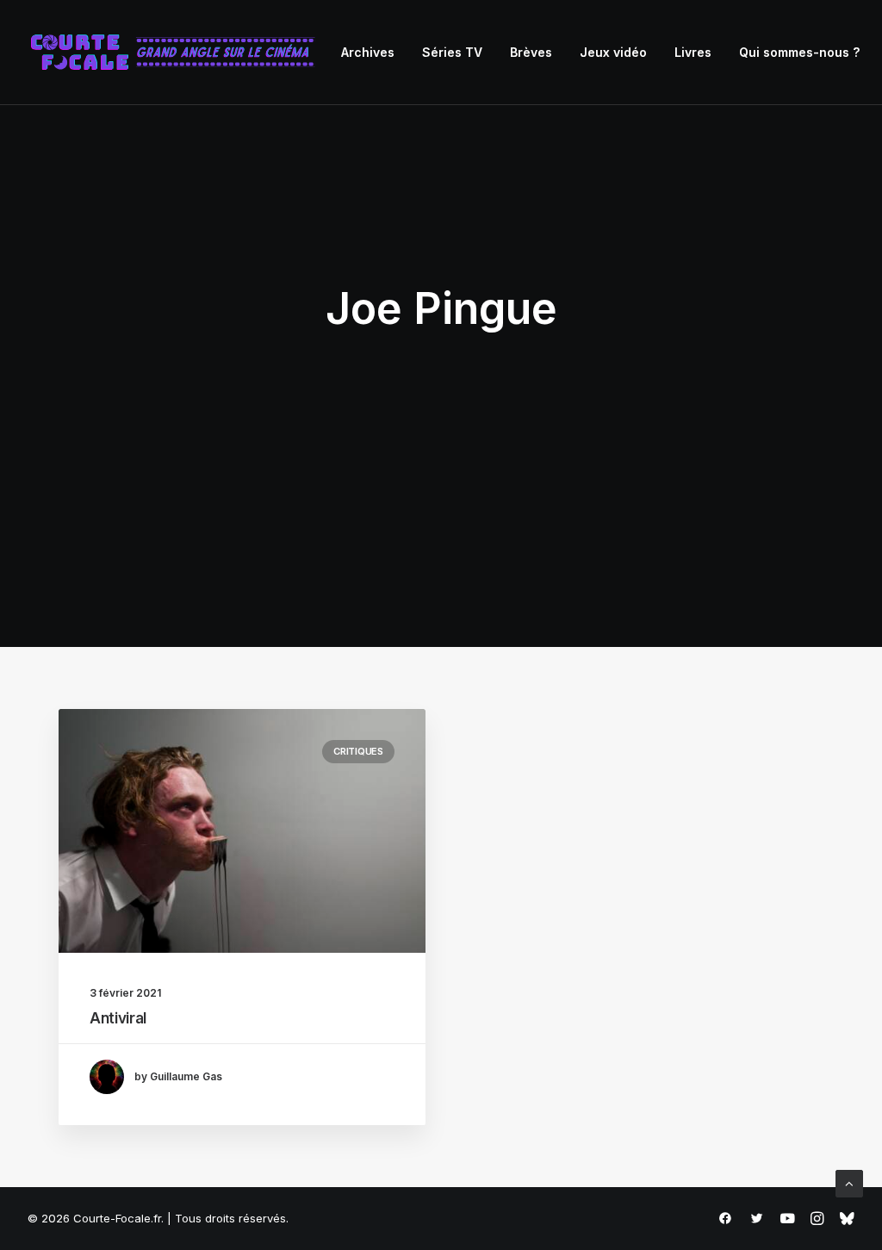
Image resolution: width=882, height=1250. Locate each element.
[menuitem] (368, 52)
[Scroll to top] (849, 1182)
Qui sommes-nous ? (799, 52)
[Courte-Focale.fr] (178, 52)
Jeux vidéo (613, 52)
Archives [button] (367, 52)
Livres (692, 52)
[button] (242, 831)
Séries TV (452, 52)
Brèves (531, 52)
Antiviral (118, 1018)
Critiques (358, 751)
